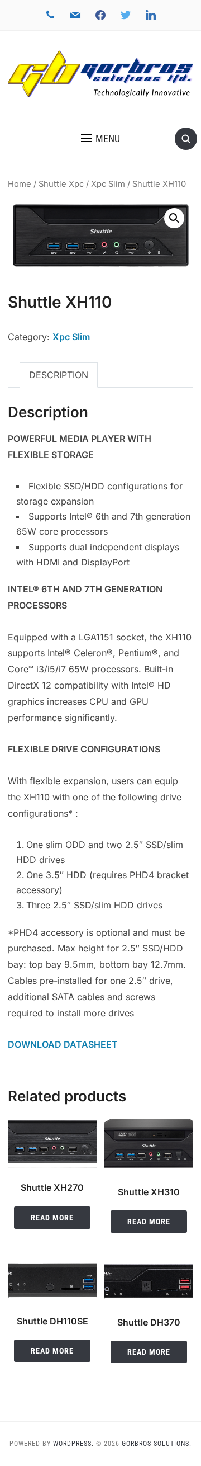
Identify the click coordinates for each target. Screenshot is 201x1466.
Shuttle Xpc (61, 184)
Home (19, 184)
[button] (100, 139)
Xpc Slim (108, 184)
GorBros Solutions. (157, 1444)
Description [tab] (58, 374)
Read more (52, 1217)
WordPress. (73, 1444)
